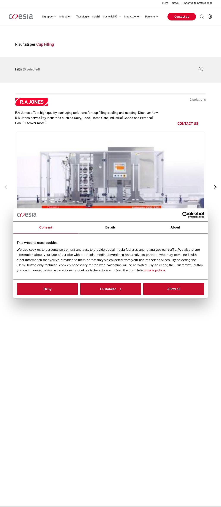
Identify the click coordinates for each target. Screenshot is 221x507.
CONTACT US (187, 124)
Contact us (181, 16)
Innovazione (131, 16)
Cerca (202, 16)
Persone (150, 16)
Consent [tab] (45, 227)
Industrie (64, 16)
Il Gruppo (47, 16)
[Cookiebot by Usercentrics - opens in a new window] (185, 215)
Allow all (173, 289)
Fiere (165, 3)
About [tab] (175, 227)
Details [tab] (110, 227)
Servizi (96, 16)
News (175, 3)
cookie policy (154, 270)
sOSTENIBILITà (110, 16)
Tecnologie (82, 16)
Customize (108, 289)
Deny (47, 289)
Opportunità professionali (197, 3)
